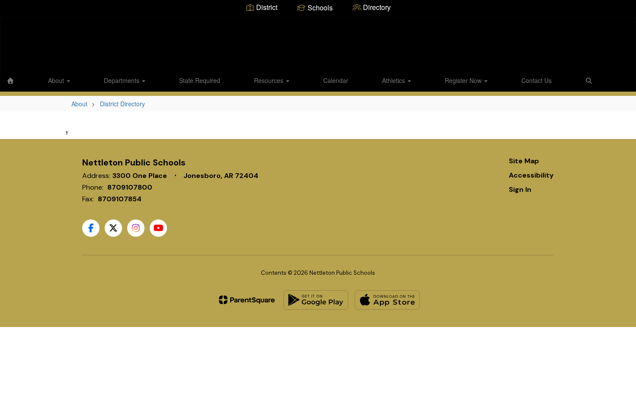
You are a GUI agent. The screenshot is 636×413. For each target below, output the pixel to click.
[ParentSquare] (247, 299)
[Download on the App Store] (387, 300)
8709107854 (119, 198)
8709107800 (129, 187)
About (57, 80)
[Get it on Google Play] (315, 300)
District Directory (122, 103)
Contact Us (536, 80)
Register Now (464, 80)
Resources (269, 80)
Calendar (335, 80)
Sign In (520, 189)
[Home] (10, 80)
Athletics (394, 80)
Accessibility (531, 175)
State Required (199, 80)
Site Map (524, 160)
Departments (122, 80)
